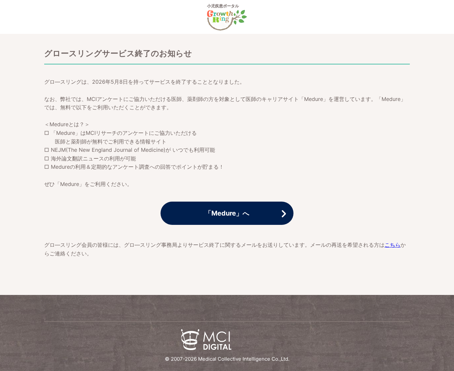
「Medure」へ (227, 213)
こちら (392, 244)
